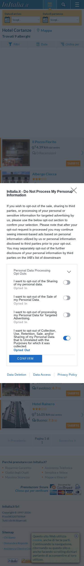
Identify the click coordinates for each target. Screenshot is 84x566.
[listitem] (42, 272)
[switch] (66, 282)
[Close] (75, 192)
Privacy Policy (67, 374)
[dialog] (42, 283)
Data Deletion (16, 374)
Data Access (42, 374)
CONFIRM (25, 358)
